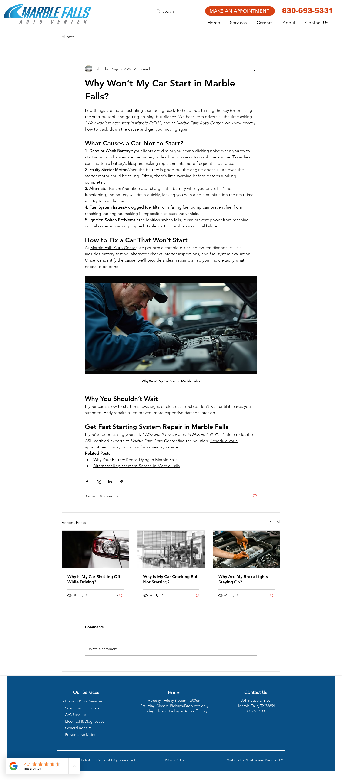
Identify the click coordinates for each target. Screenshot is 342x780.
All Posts (68, 37)
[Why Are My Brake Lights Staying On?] (246, 549)
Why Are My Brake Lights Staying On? (243, 579)
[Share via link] (121, 481)
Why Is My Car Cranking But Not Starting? (170, 579)
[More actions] (254, 69)
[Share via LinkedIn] (110, 481)
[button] (241, 22)
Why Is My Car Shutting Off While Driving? (93, 579)
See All (275, 522)
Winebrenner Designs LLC (264, 760)
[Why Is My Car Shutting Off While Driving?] (95, 549)
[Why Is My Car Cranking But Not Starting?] (171, 549)
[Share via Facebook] (87, 481)
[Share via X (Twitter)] (98, 481)
